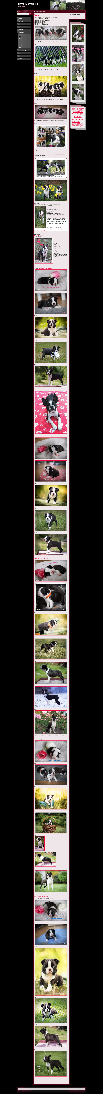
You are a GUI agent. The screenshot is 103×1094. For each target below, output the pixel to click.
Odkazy (21, 56)
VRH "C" (20, 38)
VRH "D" (20, 40)
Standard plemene (24, 53)
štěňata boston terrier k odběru (77, 119)
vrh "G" (20, 45)
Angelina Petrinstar (60, 154)
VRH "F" (20, 43)
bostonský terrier (75, 108)
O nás (20, 24)
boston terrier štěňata (78, 114)
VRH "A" (20, 34)
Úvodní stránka (22, 0)
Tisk (27, 0)
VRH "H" (20, 47)
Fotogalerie (22, 50)
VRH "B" (20, 36)
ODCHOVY (39, 11)
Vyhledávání (20, 11)
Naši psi (21, 26)
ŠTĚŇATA (21, 29)
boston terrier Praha (79, 110)
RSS (38, 0)
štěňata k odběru (80, 113)
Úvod (35, 11)
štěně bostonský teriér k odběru (78, 126)
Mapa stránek (32, 0)
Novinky (21, 21)
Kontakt (21, 58)
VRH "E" (20, 42)
